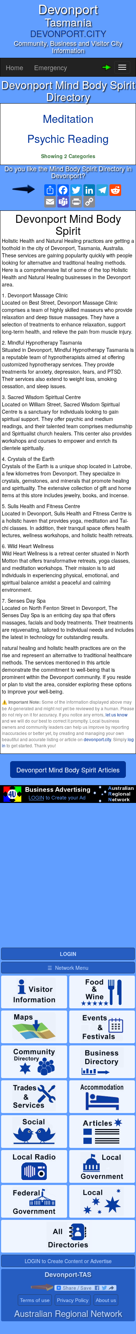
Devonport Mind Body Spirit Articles (68, 769)
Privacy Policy (72, 1300)
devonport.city (97, 739)
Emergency (50, 67)
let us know (117, 714)
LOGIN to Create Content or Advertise (68, 1261)
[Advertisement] (68, 878)
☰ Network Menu (68, 967)
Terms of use (35, 1300)
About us (106, 1300)
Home (14, 67)
